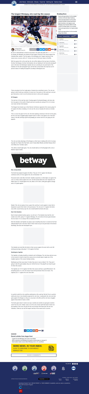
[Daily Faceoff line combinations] (52, 49)
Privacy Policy (60, 380)
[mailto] (46, 49)
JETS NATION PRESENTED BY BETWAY (21, 153)
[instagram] (75, 364)
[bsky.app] (43, 49)
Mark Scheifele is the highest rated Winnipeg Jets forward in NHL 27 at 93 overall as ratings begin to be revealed (67, 24)
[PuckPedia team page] (55, 49)
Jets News (22, 2)
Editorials (30, 2)
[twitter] (41, 49)
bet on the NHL (51, 52)
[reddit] (49, 49)
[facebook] (38, 49)
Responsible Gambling (75, 380)
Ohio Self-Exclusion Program (26, 384)
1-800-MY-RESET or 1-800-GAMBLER (40, 383)
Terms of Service (67, 380)
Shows (36, 2)
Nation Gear (58, 2)
